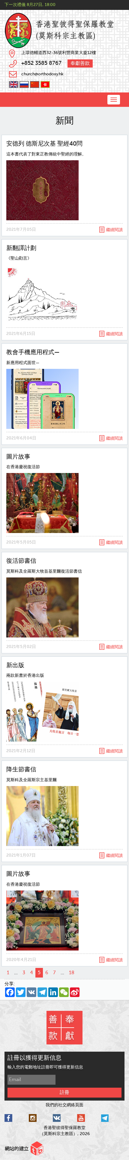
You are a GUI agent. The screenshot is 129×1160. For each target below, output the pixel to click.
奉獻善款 (80, 63)
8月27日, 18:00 (41, 4)
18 (71, 972)
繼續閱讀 (114, 229)
